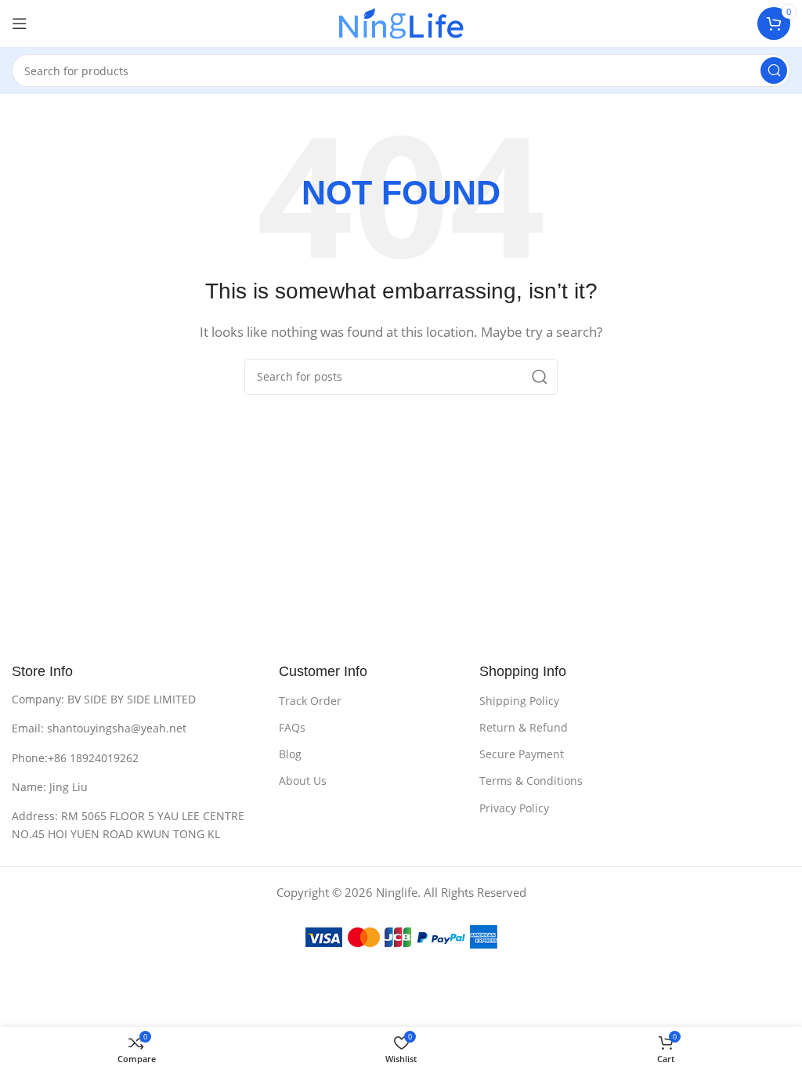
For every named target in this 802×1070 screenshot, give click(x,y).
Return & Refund (523, 727)
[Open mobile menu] (19, 23)
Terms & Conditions (531, 780)
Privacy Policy (514, 808)
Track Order (310, 700)
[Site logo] (401, 22)
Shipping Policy (519, 700)
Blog (290, 753)
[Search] (773, 70)
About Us (303, 780)
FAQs (292, 727)
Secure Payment (521, 753)
